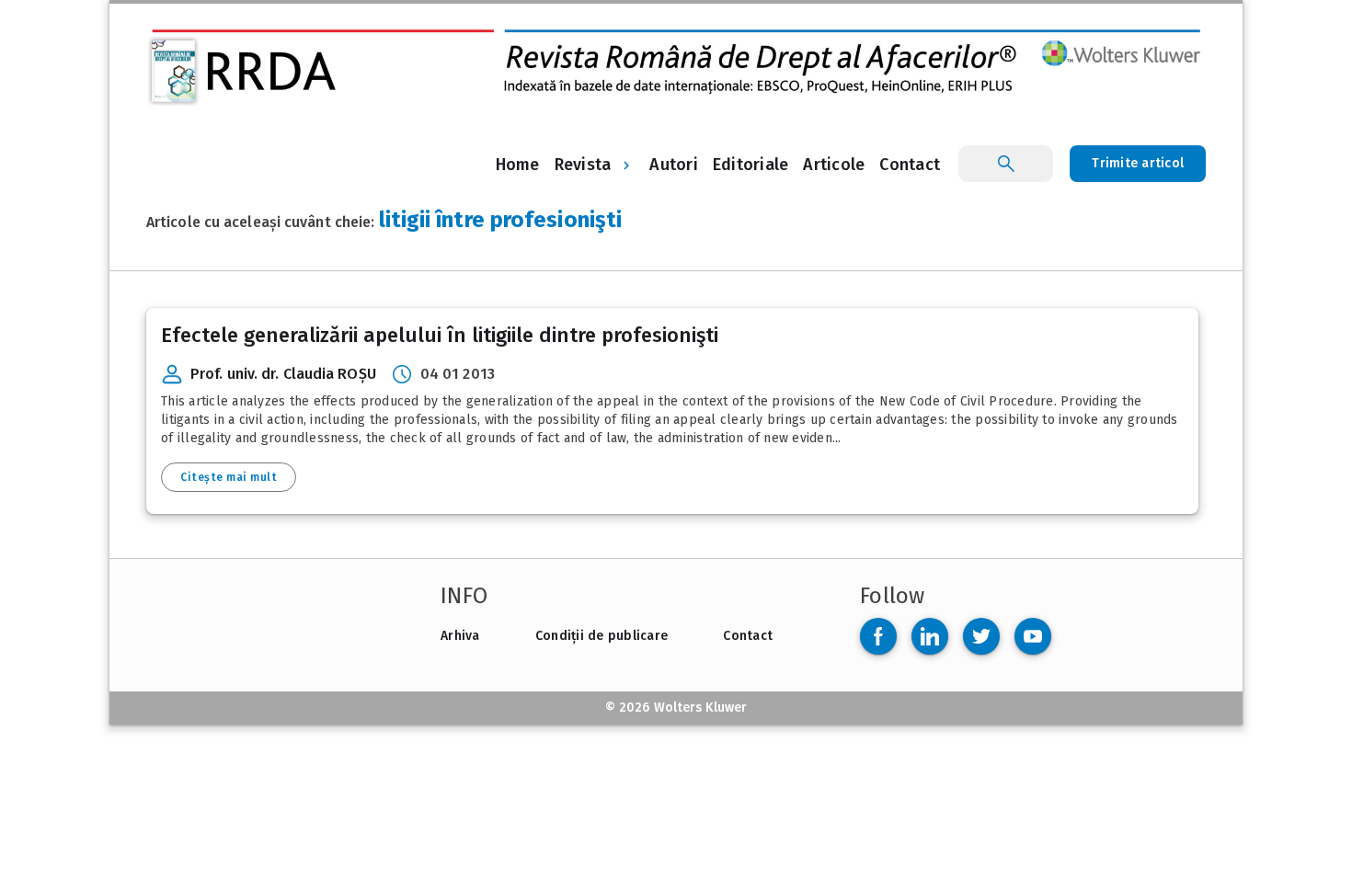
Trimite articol (1138, 163)
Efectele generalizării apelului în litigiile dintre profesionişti (439, 335)
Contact (748, 636)
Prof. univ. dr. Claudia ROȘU (283, 373)
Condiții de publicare (601, 636)
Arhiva (460, 636)
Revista (583, 164)
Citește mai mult (228, 477)
